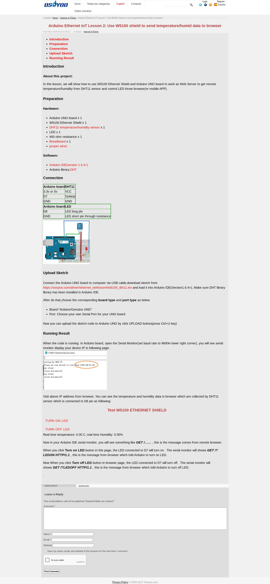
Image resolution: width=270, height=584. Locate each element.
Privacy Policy (120, 582)
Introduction (59, 39)
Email (47, 539)
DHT (73, 169)
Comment (49, 506)
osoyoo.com (84, 486)
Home (55, 18)
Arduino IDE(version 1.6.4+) (68, 165)
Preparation (58, 44)
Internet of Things (68, 18)
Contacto (136, 4)
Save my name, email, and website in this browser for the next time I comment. (87, 551)
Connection (58, 48)
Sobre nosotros (83, 11)
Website (48, 545)
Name (47, 534)
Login (204, 1)
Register (221, 1)
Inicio (77, 4)
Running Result (61, 58)
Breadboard (57, 141)
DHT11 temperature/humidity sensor (74, 127)
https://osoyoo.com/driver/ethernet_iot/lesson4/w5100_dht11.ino (87, 287)
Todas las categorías (98, 4)
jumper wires (58, 146)
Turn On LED (56, 420)
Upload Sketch (60, 53)
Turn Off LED (57, 429)
